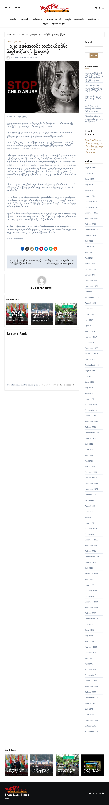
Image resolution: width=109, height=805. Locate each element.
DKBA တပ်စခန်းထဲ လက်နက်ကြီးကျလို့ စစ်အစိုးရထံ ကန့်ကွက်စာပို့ (93, 88)
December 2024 (91, 281)
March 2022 (90, 467)
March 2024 (90, 331)
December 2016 (91, 681)
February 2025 (91, 269)
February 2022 (91, 472)
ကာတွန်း (68, 19)
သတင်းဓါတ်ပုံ (79, 19)
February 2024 (91, 337)
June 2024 (89, 314)
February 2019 (91, 591)
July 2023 (89, 376)
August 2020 (90, 562)
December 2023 (91, 348)
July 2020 (89, 568)
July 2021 (89, 512)
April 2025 (89, 258)
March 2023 (90, 399)
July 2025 (89, 241)
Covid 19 (10, 41)
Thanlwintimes (18, 57)
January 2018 (90, 653)
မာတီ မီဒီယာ (93, 19)
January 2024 (91, 343)
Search (88, 42)
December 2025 (91, 213)
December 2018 (91, 602)
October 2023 (90, 359)
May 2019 (89, 579)
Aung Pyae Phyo (91, 140)
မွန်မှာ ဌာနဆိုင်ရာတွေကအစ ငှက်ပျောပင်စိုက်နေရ (66, 314)
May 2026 (89, 185)
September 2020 (92, 557)
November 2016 (91, 686)
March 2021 (89, 523)
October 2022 (90, 427)
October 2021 (90, 495)
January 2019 (90, 596)
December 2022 (91, 416)
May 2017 (89, 658)
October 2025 (90, 224)
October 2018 (90, 613)
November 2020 (91, 546)
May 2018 (89, 636)
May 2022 (89, 455)
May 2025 (89, 252)
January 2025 (90, 275)
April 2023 (89, 393)
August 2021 (90, 506)
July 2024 (89, 309)
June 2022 (89, 450)
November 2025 (91, 219)
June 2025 (89, 247)
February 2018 (91, 647)
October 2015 (90, 726)
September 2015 (91, 732)
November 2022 (91, 421)
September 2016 (91, 698)
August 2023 (90, 371)
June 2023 (89, 382)
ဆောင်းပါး (25, 19)
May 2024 (89, 320)
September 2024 (92, 297)
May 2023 (89, 388)
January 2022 (91, 478)
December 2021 (91, 483)
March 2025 (90, 264)
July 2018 (89, 624)
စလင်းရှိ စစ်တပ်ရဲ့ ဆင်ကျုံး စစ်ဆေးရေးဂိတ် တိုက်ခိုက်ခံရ (93, 108)
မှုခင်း (15, 41)
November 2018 (91, 608)
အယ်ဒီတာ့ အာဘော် (54, 19)
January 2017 (90, 675)
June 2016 (89, 715)
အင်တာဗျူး (38, 19)
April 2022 (89, 461)
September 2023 (92, 365)
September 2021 (91, 500)
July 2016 (89, 709)
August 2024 (90, 303)
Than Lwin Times (17, 795)
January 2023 (90, 410)
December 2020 (91, 540)
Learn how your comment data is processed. (56, 385)
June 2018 (89, 630)
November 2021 (91, 489)
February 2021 (91, 529)
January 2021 (90, 534)
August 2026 (90, 168)
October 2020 (90, 551)
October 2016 (90, 692)
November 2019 (91, 574)
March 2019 (89, 585)
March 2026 (90, 196)
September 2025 (92, 230)
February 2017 (91, 670)
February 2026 (91, 202)
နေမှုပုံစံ (46, 24)
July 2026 (89, 173)
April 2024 (89, 326)
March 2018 (89, 641)
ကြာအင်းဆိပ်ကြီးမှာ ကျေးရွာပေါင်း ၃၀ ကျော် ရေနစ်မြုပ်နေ (94, 119)
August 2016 (90, 703)
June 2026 (89, 179)
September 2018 (91, 619)
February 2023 (91, 405)
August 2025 (90, 235)
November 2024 (91, 286)
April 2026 (89, 190)
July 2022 (89, 444)
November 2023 (91, 354)
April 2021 (89, 517)
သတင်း (13, 19)
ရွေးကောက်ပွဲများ (58, 24)
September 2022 (92, 433)
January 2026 (91, 207)
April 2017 (89, 664)
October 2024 (90, 292)
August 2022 (90, 438)
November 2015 (91, 720)
